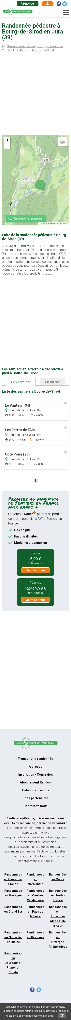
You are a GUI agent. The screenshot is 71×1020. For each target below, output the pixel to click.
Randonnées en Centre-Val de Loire (35, 895)
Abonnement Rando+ (35, 782)
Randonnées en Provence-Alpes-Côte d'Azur (58, 916)
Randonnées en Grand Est (13, 909)
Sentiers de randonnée (21, 46)
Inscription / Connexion (35, 774)
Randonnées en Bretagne (13, 893)
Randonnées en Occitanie (35, 935)
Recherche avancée (28, 218)
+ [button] (7, 140)
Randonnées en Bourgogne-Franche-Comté (13, 963)
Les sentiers (21, 382)
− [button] (7, 145)
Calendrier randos (35, 790)
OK (62, 1015)
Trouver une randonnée (35, 759)
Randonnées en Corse (58, 877)
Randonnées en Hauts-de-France (13, 879)
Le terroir (52, 382)
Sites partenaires (35, 798)
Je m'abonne (35, 570)
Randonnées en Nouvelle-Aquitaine (13, 937)
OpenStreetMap (48, 223)
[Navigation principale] (66, 13)
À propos (28, 3)
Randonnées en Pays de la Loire (35, 911)
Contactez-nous (35, 806)
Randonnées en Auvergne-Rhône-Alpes (58, 939)
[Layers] (62, 141)
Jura (15, 50)
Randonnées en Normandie (35, 879)
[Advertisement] (35, 94)
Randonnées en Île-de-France (58, 895)
